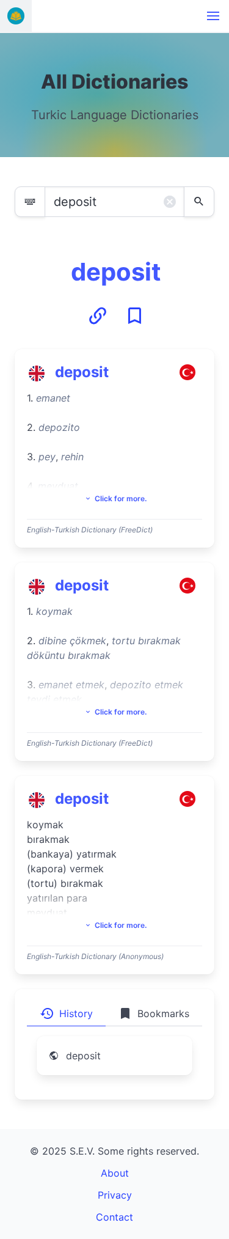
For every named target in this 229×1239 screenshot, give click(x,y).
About (115, 1173)
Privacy (115, 1195)
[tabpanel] (114, 1063)
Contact (114, 1217)
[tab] (66, 1013)
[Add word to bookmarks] (134, 316)
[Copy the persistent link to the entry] (97, 316)
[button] (213, 16)
